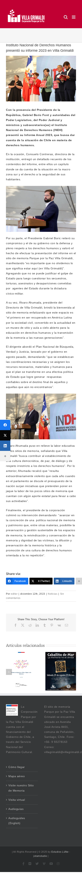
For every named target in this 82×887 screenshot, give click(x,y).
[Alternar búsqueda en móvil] (66, 17)
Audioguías (15, 809)
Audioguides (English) (16, 821)
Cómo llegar (16, 767)
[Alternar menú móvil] (74, 17)
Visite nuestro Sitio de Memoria (21, 788)
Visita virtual (16, 799)
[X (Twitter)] (5, 435)
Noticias (52, 593)
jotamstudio (40, 856)
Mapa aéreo (16, 776)
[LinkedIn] (5, 446)
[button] (73, 672)
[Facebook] (5, 425)
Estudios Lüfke (60, 851)
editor (14, 593)
